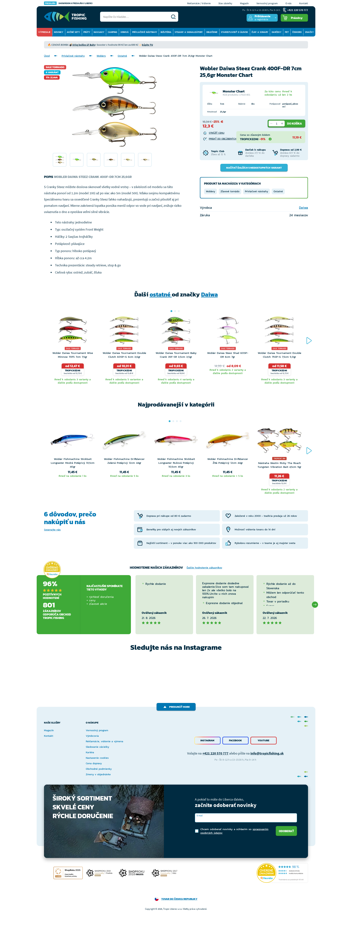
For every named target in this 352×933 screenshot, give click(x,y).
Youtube (263, 740)
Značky (309, 32)
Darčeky (276, 32)
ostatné (161, 294)
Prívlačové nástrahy (144, 32)
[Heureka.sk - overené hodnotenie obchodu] (52, 569)
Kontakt (303, 3)
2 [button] (175, 311)
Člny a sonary (260, 32)
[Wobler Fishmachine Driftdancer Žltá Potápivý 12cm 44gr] (228, 441)
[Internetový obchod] (65, 17)
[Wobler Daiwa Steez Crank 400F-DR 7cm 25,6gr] (59, 159)
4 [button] (181, 421)
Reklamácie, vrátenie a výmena (104, 741)
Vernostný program (267, 3)
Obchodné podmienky (99, 769)
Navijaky (99, 32)
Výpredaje (44, 32)
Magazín (244, 3)
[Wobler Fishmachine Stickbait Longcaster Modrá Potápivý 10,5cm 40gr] (72, 441)
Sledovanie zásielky (97, 747)
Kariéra (90, 752)
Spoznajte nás (52, 530)
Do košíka (294, 123)
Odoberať (286, 831)
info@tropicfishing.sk (267, 753)
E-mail (200, 815)
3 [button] (179, 311)
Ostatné (122, 56)
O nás (288, 3)
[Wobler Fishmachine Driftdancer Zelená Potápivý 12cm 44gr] (124, 441)
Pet (287, 32)
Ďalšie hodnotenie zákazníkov (204, 568)
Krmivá (125, 32)
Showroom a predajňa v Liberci (69, 3)
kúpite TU (147, 44)
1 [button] (171, 311)
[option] (60, 160)
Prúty (86, 32)
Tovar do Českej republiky (179, 899)
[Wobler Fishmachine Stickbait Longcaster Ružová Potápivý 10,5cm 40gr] (176, 441)
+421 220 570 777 (215, 753)
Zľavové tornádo (230, 191)
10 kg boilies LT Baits (83, 44)
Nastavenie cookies (97, 758)
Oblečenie (211, 32)
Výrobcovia (92, 736)
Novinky (58, 32)
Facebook (235, 740)
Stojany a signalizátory (189, 32)
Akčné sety (73, 32)
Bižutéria (166, 32)
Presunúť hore (179, 707)
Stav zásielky (225, 3)
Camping (112, 32)
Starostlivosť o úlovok (234, 32)
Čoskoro (297, 32)
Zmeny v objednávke (98, 774)
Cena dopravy (94, 763)
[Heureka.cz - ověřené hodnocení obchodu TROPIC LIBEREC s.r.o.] (282, 873)
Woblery (101, 56)
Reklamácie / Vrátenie (199, 3)
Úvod (47, 56)
